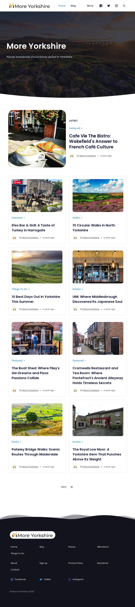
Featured (74, 128)
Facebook (20, 579)
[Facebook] (101, 5)
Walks (76, 217)
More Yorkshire (88, 155)
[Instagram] (116, 5)
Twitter (47, 579)
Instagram (78, 579)
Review (77, 289)
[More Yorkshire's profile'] (71, 155)
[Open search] (124, 5)
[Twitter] (108, 5)
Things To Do (19, 289)
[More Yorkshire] (29, 5)
